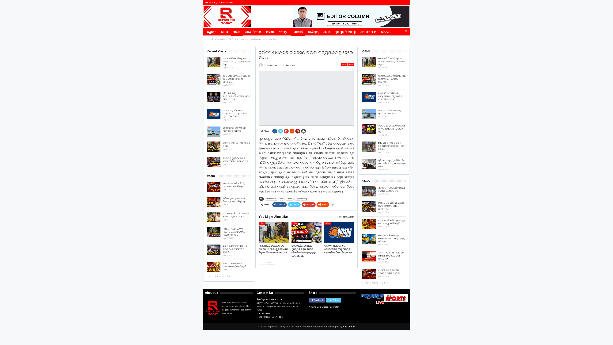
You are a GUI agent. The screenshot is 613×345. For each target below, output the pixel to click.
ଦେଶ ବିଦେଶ (253, 32)
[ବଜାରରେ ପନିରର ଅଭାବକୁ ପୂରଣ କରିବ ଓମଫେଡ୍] (369, 114)
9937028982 (264, 317)
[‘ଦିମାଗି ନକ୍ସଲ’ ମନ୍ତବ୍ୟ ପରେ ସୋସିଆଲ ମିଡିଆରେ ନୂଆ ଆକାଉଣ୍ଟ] (369, 256)
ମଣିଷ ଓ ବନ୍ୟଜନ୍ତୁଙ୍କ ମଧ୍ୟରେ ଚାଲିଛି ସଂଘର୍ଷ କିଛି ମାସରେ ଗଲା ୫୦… (234, 231)
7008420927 (264, 313)
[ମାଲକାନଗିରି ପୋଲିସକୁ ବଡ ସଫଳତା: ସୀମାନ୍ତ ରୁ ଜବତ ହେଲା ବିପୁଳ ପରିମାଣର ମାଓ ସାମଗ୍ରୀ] (274, 232)
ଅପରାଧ (284, 32)
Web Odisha (349, 326)
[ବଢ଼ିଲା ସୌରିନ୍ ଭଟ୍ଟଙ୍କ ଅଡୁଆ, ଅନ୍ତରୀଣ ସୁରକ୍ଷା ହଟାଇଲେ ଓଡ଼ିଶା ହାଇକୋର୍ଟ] (369, 129)
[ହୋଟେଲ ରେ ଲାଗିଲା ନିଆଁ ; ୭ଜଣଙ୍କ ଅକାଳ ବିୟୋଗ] (369, 274)
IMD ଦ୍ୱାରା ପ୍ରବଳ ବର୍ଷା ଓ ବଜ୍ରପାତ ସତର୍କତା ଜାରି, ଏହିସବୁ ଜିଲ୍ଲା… (391, 146)
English (210, 32)
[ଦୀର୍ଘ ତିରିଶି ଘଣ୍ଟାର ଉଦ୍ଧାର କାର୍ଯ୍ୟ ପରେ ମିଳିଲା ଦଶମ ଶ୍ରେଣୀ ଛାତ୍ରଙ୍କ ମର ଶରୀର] (213, 250)
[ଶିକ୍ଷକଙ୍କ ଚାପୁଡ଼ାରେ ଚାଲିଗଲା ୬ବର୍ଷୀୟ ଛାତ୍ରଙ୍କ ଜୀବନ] (369, 191)
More (385, 32)
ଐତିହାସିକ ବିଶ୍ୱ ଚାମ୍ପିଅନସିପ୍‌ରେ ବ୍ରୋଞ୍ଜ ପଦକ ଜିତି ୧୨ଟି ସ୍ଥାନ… (236, 96)
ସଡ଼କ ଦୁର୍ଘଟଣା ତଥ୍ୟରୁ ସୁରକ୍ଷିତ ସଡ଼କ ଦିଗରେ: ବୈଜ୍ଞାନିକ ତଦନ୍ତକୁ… (392, 79)
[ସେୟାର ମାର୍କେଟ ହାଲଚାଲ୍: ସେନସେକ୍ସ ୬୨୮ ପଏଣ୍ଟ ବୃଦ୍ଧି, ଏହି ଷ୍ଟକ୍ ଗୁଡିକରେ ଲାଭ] (369, 239)
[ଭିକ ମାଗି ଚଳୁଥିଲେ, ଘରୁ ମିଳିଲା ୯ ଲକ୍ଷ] (213, 147)
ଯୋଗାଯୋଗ (368, 32)
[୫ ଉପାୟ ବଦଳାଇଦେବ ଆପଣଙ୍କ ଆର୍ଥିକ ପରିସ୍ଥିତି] (213, 267)
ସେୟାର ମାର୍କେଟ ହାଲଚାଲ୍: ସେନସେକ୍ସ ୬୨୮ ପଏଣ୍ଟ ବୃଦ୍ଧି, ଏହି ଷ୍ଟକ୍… (391, 238)
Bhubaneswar (271, 199)
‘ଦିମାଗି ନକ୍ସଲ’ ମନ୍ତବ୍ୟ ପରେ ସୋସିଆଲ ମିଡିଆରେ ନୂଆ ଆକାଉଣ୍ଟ (391, 255)
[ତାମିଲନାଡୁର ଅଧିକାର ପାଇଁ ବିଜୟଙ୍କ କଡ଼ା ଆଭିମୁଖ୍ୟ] (213, 202)
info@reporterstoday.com (271, 299)
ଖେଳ (326, 32)
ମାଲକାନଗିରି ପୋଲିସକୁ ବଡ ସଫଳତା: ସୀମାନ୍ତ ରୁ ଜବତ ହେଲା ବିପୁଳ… (391, 61)
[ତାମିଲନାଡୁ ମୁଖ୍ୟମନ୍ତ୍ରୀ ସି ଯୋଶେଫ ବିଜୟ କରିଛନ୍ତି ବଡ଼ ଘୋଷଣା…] (213, 162)
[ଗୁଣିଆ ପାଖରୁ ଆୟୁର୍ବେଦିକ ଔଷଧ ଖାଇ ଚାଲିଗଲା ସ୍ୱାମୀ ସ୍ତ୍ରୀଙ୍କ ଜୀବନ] (369, 164)
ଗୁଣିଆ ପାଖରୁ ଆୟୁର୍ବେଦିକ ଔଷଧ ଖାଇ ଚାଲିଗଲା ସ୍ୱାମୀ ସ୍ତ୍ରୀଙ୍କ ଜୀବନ (392, 163)
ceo (281, 199)
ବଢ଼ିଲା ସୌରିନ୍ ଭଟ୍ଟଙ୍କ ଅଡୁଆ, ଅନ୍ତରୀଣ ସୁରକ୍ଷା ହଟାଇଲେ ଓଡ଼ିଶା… (391, 128)
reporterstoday (301, 199)
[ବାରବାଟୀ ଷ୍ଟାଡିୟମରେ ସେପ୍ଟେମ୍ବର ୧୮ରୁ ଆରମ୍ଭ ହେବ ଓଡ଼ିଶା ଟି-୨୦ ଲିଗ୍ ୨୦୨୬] (339, 232)
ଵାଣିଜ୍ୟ (313, 32)
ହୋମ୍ (224, 32)
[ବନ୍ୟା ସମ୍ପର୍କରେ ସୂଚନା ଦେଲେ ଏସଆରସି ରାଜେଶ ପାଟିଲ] (213, 217)
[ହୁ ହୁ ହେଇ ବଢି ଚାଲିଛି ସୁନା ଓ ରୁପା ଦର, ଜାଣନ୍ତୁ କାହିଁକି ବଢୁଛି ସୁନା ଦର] (369, 224)
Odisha (289, 199)
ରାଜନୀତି (298, 32)
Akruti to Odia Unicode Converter (324, 307)
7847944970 (277, 317)
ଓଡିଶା (237, 32)
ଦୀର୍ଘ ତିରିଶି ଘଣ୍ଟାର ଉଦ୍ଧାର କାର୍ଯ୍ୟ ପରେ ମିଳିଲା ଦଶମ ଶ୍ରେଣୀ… (235, 249)
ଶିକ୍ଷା (270, 32)
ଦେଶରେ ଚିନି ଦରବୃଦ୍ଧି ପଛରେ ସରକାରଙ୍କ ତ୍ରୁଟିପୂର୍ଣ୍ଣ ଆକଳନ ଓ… (391, 206)
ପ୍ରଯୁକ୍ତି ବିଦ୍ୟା (345, 32)
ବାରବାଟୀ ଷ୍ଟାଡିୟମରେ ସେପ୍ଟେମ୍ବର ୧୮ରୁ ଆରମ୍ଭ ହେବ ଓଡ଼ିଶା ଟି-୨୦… (390, 96)
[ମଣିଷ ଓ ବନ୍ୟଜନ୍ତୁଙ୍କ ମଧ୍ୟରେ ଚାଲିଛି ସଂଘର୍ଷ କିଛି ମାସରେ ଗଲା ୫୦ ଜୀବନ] (213, 232)
